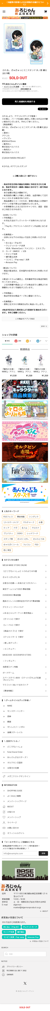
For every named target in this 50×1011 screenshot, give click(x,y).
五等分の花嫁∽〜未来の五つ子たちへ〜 (21, 583)
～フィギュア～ (9, 661)
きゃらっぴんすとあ (11, 577)
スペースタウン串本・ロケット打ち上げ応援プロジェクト (22, 679)
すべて (7, 341)
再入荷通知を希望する (25, 101)
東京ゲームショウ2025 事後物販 (17, 589)
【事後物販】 (8, 691)
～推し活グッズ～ (10, 643)
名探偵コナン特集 (10, 667)
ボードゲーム (8, 673)
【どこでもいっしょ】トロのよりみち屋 (21, 571)
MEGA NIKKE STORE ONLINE (15, 565)
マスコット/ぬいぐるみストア (15, 685)
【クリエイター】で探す (13, 637)
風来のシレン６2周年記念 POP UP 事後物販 (21, 601)
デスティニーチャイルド (13, 607)
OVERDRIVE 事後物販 (12, 595)
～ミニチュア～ (9, 649)
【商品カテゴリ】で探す (13, 631)
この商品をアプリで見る (25, 319)
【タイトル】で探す (11, 619)
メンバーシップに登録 (11, 87)
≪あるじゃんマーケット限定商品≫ (18, 613)
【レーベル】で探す (11, 625)
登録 (43, 853)
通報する (44, 326)
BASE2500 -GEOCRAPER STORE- (17, 655)
